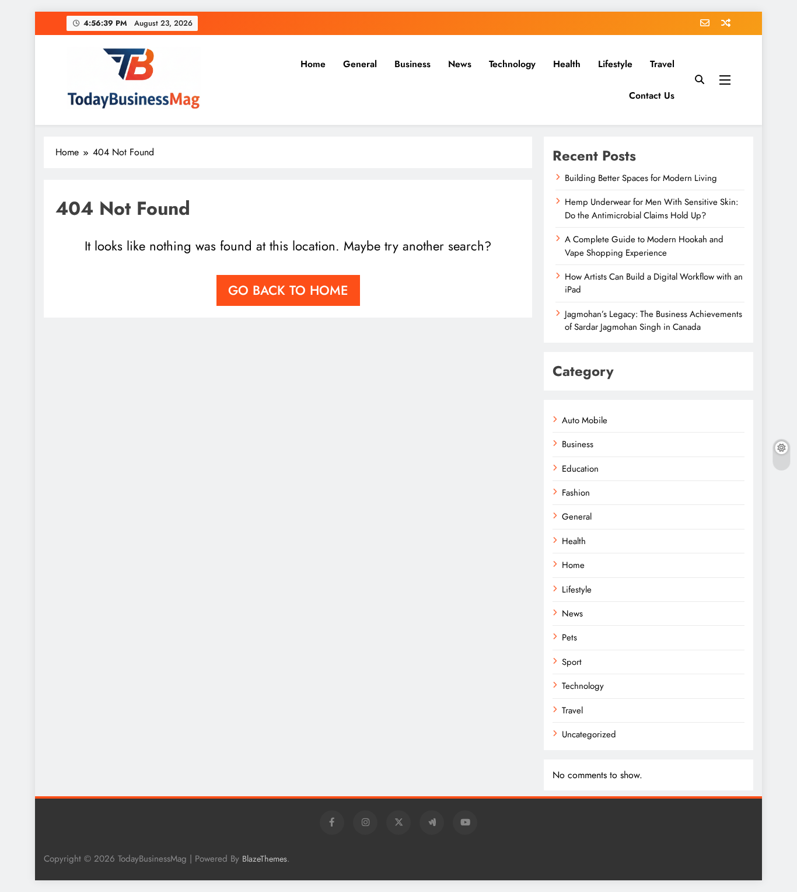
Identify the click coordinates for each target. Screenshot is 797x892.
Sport (572, 662)
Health (567, 64)
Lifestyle (615, 64)
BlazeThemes (264, 859)
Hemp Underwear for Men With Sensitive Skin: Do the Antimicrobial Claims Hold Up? (651, 208)
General (360, 64)
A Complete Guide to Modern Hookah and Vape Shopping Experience (644, 246)
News (459, 64)
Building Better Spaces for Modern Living (641, 178)
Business (412, 64)
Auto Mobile (584, 420)
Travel (662, 64)
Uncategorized (589, 734)
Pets (569, 637)
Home (313, 64)
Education (580, 468)
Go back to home (288, 290)
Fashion (576, 492)
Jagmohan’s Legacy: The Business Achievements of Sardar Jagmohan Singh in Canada (653, 320)
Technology (512, 64)
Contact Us (651, 95)
